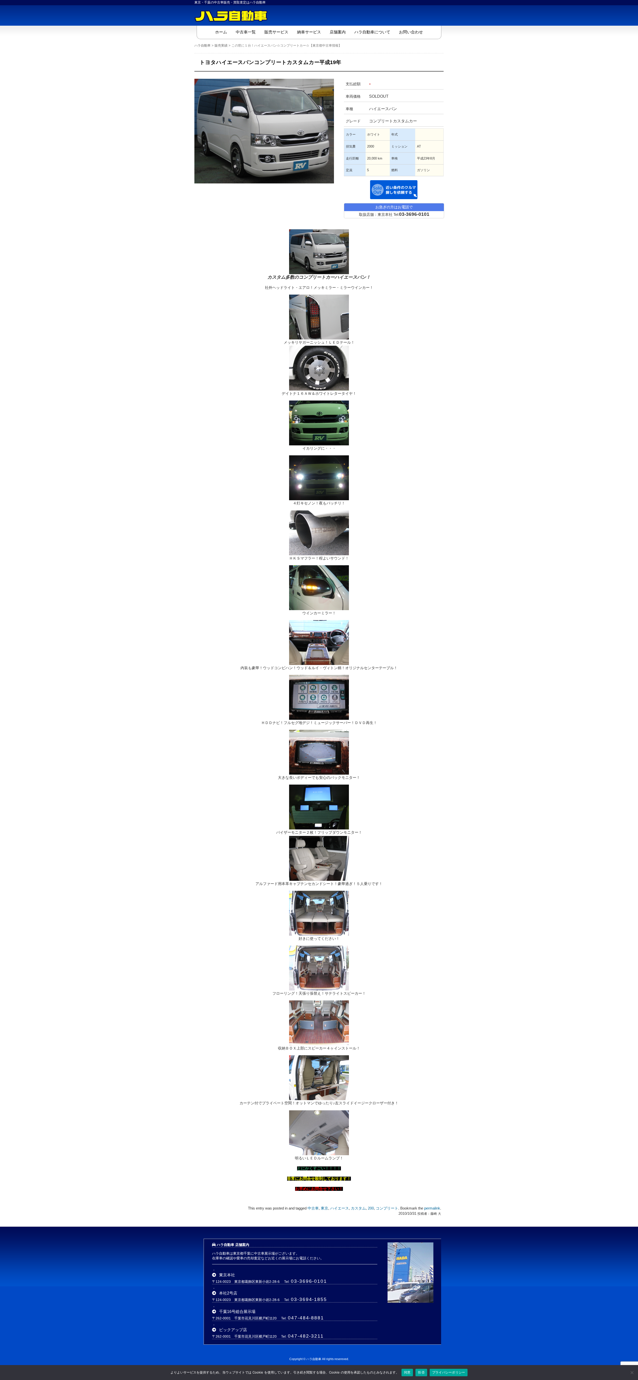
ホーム (221, 32)
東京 (324, 1208)
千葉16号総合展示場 (237, 1311)
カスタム (358, 1208)
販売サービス (276, 32)
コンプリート (387, 1208)
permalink (432, 1208)
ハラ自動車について (372, 32)
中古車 (313, 1208)
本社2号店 (228, 1293)
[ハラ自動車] (231, 15)
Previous (187, 122)
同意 (407, 1372)
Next (341, 122)
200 (371, 1208)
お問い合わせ (411, 32)
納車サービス (309, 32)
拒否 (421, 1372)
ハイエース (339, 1208)
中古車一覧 (246, 32)
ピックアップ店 (233, 1330)
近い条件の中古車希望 (394, 189)
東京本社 (227, 1275)
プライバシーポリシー (448, 1372)
